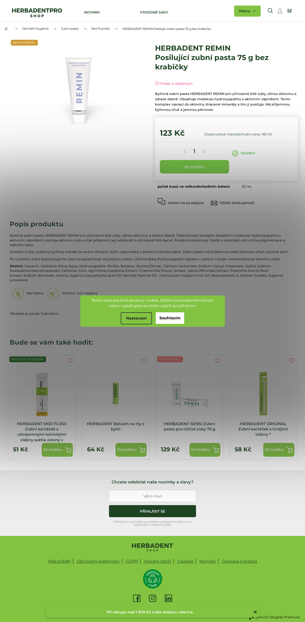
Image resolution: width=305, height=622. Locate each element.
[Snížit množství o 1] (186, 151)
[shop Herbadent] (152, 547)
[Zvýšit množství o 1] (203, 151)
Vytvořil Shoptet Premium (277, 617)
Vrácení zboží (157, 561)
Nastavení (136, 318)
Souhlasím (170, 318)
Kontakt (207, 561)
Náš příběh (59, 561)
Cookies (185, 561)
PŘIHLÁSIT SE (152, 511)
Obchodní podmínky (98, 561)
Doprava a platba (239, 561)
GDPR (132, 561)
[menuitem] (91, 12)
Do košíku (194, 166)
